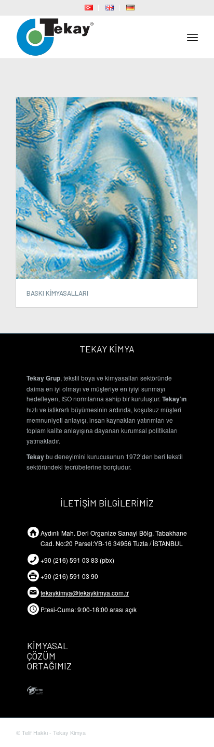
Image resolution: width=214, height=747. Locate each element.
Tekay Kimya (69, 732)
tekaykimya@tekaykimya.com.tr (85, 592)
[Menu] (192, 36)
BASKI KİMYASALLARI (57, 293)
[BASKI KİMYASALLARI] (106, 188)
